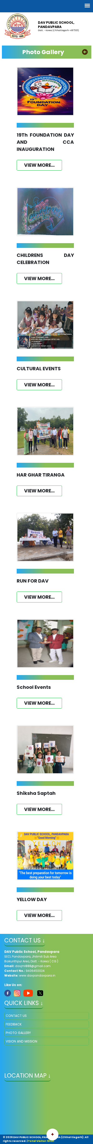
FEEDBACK (14, 1024)
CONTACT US (16, 1016)
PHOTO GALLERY (18, 1033)
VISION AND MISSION (21, 1041)
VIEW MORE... (39, 165)
